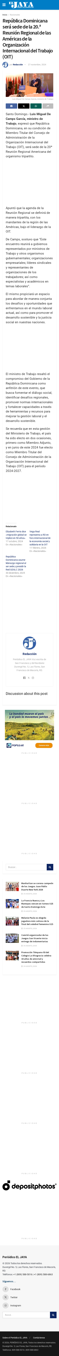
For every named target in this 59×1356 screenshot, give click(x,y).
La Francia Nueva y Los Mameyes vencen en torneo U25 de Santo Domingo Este (37, 903)
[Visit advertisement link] (29, 730)
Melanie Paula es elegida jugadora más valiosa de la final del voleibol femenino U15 (37, 921)
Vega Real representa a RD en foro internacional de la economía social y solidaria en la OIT (40, 538)
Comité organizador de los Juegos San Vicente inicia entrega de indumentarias (34, 938)
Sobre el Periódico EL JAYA (14, 1337)
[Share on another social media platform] (47, 106)
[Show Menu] (4, 5)
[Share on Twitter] (24, 106)
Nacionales (15, 15)
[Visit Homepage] (21, 5)
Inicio (4, 15)
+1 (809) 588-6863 (43, 1274)
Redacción (18, 64)
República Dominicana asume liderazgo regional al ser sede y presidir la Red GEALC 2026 (16, 563)
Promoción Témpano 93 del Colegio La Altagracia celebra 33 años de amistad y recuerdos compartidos (36, 957)
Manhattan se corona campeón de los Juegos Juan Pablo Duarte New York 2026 (37, 886)
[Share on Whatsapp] (36, 106)
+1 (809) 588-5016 (22, 1274)
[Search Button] (50, 867)
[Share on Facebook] (11, 106)
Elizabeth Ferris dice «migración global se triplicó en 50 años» (16, 534)
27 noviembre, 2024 (37, 64)
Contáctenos (39, 1337)
